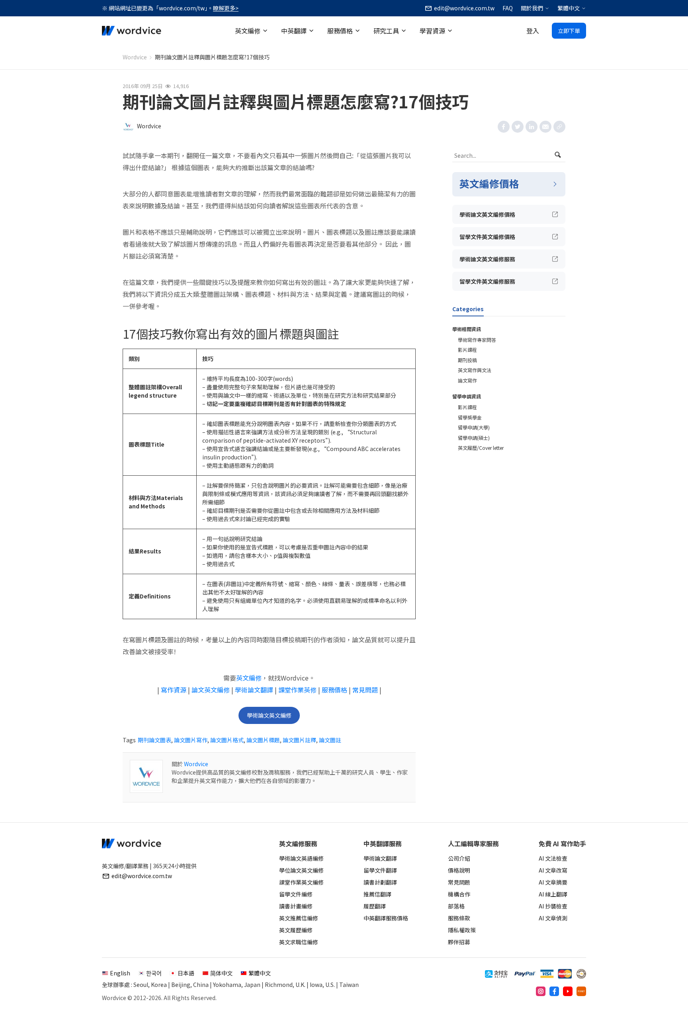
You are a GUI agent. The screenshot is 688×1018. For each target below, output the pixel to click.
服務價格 (340, 30)
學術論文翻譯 (254, 689)
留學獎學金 (470, 417)
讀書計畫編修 (296, 906)
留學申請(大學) (474, 427)
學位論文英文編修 (301, 870)
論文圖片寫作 (190, 740)
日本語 (186, 973)
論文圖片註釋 (299, 740)
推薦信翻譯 (377, 894)
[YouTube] (568, 991)
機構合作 (459, 894)
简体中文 (221, 973)
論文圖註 (330, 740)
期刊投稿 (467, 360)
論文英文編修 (211, 689)
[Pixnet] (581, 991)
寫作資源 (173, 689)
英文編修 (247, 30)
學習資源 (432, 30)
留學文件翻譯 (380, 870)
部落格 (456, 906)
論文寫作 (467, 380)
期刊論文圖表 (154, 740)
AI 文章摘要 (553, 882)
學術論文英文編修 (269, 715)
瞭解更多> (225, 8)
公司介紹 (459, 858)
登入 (532, 30)
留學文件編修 (296, 894)
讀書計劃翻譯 (380, 882)
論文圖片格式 (227, 740)
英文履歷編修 (296, 930)
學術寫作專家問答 (477, 339)
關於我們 (532, 8)
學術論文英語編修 (301, 858)
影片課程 (467, 349)
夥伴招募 (459, 942)
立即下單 (569, 31)
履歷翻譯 (375, 906)
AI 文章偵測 (553, 918)
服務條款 (459, 918)
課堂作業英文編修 (301, 882)
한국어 (154, 973)
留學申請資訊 (466, 396)
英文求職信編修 (298, 942)
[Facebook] (554, 991)
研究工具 (386, 30)
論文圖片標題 (263, 740)
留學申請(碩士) (474, 437)
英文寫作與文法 (474, 370)
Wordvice (135, 57)
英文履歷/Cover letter (481, 447)
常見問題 (365, 689)
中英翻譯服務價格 (386, 918)
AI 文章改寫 (553, 870)
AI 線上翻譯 (553, 894)
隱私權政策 (462, 930)
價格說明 (459, 870)
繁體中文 (568, 8)
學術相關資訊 (466, 329)
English (120, 973)
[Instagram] (540, 991)
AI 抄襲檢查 (553, 906)
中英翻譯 (294, 30)
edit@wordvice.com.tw (141, 876)
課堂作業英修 (297, 689)
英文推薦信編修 (298, 918)
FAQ (507, 8)
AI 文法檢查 (553, 858)
